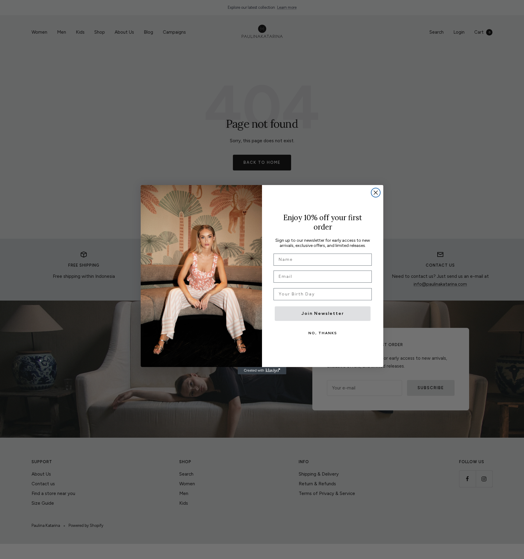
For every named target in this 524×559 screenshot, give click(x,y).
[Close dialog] (375, 192)
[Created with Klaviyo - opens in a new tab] (262, 370)
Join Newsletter (322, 313)
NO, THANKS (322, 333)
